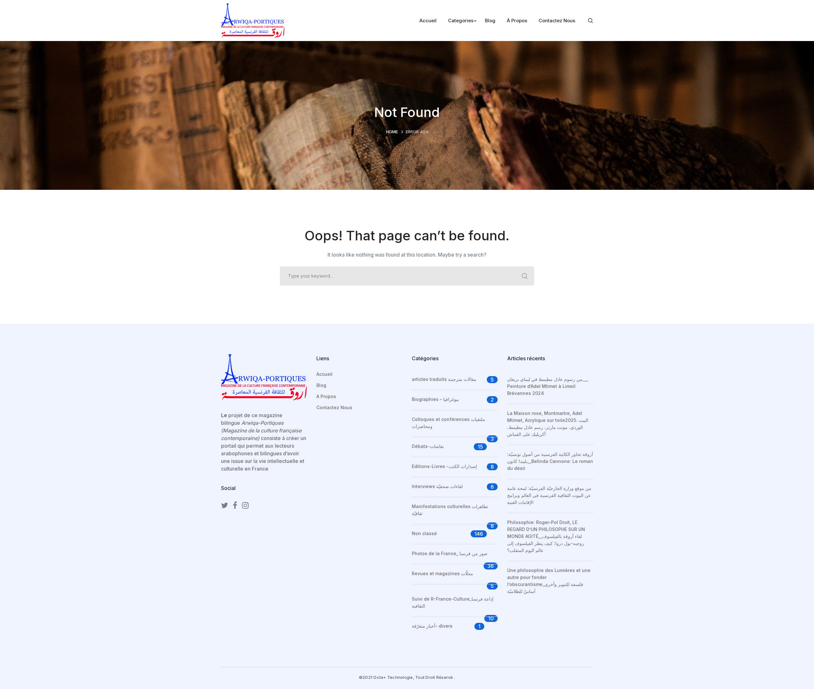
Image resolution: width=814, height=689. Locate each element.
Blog (321, 385)
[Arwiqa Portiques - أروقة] (253, 20)
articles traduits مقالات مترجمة (444, 379)
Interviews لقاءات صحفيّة (437, 486)
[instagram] (245, 505)
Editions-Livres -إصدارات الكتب (444, 466)
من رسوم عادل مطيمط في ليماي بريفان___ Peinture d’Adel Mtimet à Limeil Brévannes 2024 (547, 386)
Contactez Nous (334, 407)
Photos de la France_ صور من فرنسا (449, 553)
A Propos (326, 396)
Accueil (324, 374)
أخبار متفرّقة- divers (432, 626)
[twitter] (224, 505)
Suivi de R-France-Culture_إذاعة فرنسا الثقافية (452, 602)
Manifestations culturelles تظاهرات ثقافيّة (450, 510)
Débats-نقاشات (428, 446)
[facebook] (235, 505)
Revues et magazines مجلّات (442, 573)
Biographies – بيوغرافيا (435, 399)
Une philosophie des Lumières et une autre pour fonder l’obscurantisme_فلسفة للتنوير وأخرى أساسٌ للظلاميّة (548, 581)
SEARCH (524, 276)
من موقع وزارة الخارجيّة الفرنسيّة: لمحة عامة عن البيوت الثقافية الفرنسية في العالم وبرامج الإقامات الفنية (549, 495)
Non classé (424, 533)
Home (392, 131)
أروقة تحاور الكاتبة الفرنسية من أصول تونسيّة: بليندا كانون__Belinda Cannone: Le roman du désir (550, 461)
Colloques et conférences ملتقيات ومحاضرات (448, 423)
